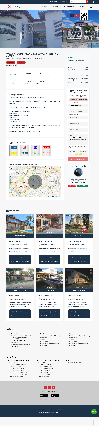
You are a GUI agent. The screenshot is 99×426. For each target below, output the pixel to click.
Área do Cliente (53, 1)
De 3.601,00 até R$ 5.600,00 (45, 372)
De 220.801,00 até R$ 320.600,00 (17, 368)
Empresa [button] (44, 7)
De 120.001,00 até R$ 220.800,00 (17, 366)
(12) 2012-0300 (15, 342)
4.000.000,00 (84, 75)
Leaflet (50, 196)
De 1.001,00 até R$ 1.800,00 (45, 366)
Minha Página (72, 185)
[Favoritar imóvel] (32, 216)
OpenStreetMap (57, 196)
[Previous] (9, 224)
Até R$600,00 (41, 362)
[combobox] (78, 105)
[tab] (72, 15)
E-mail (69, 120)
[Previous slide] (2, 29)
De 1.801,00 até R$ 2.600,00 (45, 368)
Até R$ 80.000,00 (13, 362)
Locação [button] (82, 7)
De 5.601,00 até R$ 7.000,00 (45, 374)
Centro (17, 58)
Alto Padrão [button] (56, 7)
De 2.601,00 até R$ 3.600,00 (45, 370)
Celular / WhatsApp (73, 114)
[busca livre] (87, 1)
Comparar (21, 62)
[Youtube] (53, 387)
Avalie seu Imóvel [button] (69, 7)
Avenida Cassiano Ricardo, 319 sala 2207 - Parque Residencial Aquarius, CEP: (21, 337)
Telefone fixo (74, 127)
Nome (69, 108)
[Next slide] (96, 29)
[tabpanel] (49, 29)
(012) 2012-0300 (64, 1)
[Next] (31, 224)
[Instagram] (49, 387)
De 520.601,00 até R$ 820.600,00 (18, 372)
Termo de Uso (56, 400)
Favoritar (11, 62)
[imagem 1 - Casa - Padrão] (20, 278)
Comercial (11, 58)
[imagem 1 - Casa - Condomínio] (20, 224)
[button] (93, 1)
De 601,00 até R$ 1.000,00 (45, 364)
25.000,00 (85, 67)
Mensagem (71, 133)
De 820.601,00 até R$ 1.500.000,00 (18, 374)
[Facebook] (45, 387)
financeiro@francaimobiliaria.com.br (20, 344)
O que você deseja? (73, 102)
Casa (7, 58)
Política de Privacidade (45, 400)
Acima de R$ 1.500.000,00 (16, 376)
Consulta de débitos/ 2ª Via (74, 362)
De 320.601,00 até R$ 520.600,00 (18, 370)
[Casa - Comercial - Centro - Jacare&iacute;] (14, 7)
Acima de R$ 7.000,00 (44, 376)
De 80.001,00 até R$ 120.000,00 (17, 364)
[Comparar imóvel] (32, 218)
